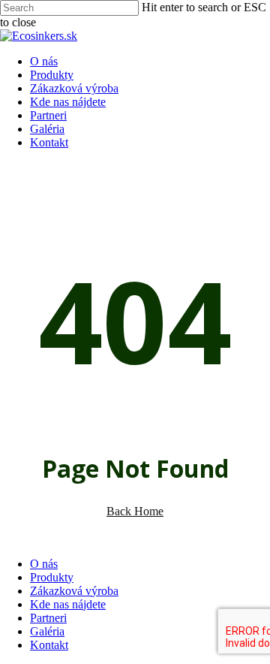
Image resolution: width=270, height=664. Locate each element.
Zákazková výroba (74, 590)
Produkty (52, 577)
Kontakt (49, 644)
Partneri (48, 617)
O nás (44, 563)
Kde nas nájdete (68, 604)
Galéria (47, 631)
